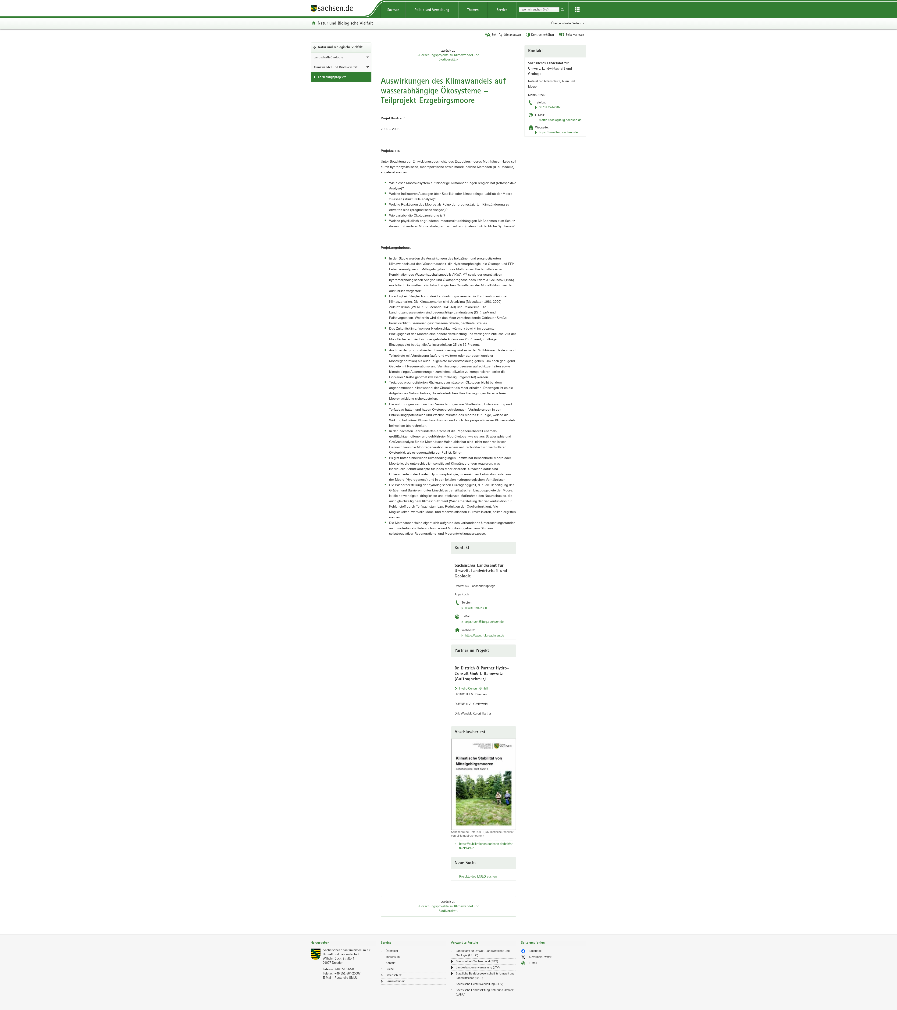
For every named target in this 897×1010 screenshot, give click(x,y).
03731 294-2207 (549, 107)
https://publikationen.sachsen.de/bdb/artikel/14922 (486, 846)
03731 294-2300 (476, 608)
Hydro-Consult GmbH (473, 688)
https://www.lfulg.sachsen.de (484, 635)
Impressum (393, 957)
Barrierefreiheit (395, 981)
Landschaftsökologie (328, 57)
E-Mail (533, 963)
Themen (473, 9)
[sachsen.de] (343, 9)
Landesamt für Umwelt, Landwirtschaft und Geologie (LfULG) (483, 953)
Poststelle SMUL (346, 977)
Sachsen (393, 9)
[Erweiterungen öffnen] (577, 10)
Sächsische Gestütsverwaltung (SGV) (479, 984)
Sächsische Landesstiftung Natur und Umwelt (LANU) (484, 992)
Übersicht (392, 951)
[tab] (343, 943)
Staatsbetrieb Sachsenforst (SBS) (477, 961)
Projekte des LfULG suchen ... (479, 876)
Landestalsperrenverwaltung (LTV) (478, 967)
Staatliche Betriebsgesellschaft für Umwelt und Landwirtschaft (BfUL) (485, 976)
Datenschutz (394, 975)
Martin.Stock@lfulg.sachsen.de (560, 120)
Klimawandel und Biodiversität (335, 67)
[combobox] (539, 9)
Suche (390, 969)
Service (502, 9)
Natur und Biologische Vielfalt (345, 23)
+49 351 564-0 (344, 969)
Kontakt (390, 963)
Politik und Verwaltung (432, 9)
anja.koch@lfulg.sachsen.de (484, 621)
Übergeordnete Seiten (565, 23)
